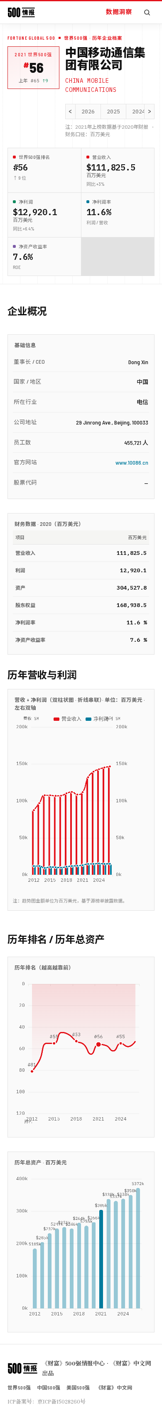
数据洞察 (119, 11)
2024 (138, 111)
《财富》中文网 (114, 1387)
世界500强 (19, 1387)
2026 (88, 111)
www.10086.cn (131, 462)
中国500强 (49, 1387)
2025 (113, 111)
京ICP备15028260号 (61, 1401)
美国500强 (78, 1387)
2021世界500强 (33, 54)
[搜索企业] (147, 12)
